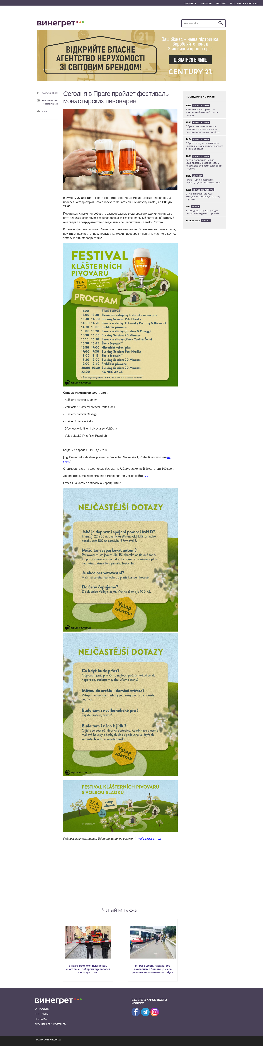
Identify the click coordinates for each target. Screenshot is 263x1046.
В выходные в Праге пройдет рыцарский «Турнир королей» (202, 212)
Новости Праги (201, 122)
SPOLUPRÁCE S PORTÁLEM (244, 3)
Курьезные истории (203, 190)
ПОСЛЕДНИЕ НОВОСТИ (200, 96)
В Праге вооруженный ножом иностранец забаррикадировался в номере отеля (88, 969)
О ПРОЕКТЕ (190, 3)
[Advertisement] (120, 873)
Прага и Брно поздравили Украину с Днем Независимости (203, 181)
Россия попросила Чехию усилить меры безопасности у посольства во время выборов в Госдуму (203, 164)
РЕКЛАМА (221, 3)
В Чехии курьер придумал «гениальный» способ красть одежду (202, 112)
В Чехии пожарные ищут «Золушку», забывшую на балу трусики (203, 196)
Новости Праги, (50, 100)
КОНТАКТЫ (206, 3)
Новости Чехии (50, 103)
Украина (197, 176)
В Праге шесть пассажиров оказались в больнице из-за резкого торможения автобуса (152, 969)
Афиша (195, 206)
